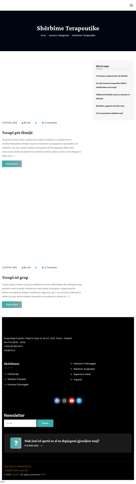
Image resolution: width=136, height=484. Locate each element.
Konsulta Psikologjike (18, 384)
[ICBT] (13, 5)
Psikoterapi (13, 374)
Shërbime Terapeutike (84, 369)
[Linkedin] (79, 400)
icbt (28, 123)
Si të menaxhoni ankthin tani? (109, 113)
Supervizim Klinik (82, 374)
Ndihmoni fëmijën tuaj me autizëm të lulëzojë (113, 96)
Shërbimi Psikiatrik (16, 379)
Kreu (43, 35)
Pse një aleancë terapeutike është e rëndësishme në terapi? (111, 85)
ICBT (43, 474)
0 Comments (50, 123)
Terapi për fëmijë (17, 132)
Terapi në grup (15, 277)
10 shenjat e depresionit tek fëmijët (112, 76)
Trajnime (77, 379)
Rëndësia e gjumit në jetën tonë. (110, 106)
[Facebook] (57, 400)
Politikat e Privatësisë (17, 466)
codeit (15, 474)
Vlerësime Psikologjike (84, 363)
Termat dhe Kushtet (16, 470)
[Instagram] (64, 400)
